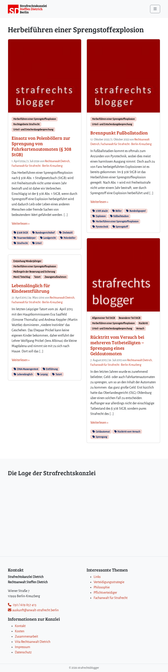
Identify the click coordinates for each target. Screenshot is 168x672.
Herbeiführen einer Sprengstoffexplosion (34, 119)
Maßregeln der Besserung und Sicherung (34, 271)
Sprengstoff (121, 226)
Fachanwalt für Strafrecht (111, 598)
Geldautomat (102, 431)
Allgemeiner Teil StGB (103, 318)
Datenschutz (23, 652)
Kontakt (20, 626)
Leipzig (44, 374)
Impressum (22, 647)
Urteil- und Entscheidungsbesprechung (33, 129)
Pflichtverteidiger (105, 592)
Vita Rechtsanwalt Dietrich (32, 641)
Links (97, 577)
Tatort (37, 277)
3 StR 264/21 (101, 211)
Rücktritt (143, 323)
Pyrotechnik (101, 226)
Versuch (140, 328)
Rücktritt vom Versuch (128, 431)
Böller (118, 211)
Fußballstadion (121, 216)
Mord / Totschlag (21, 277)
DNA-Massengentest (27, 369)
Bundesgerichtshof (45, 232)
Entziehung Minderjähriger (27, 261)
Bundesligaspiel (137, 211)
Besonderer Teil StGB (129, 318)
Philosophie (102, 587)
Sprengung (101, 436)
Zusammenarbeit (26, 636)
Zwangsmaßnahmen (55, 277)
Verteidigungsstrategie (109, 582)
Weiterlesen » (21, 223)
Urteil (38, 243)
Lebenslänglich (25, 374)
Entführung (52, 369)
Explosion (100, 216)
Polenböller (69, 238)
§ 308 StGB (22, 232)
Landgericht (49, 238)
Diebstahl (67, 232)
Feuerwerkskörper (26, 238)
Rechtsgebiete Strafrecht (26, 124)
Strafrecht (22, 243)
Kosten (19, 631)
